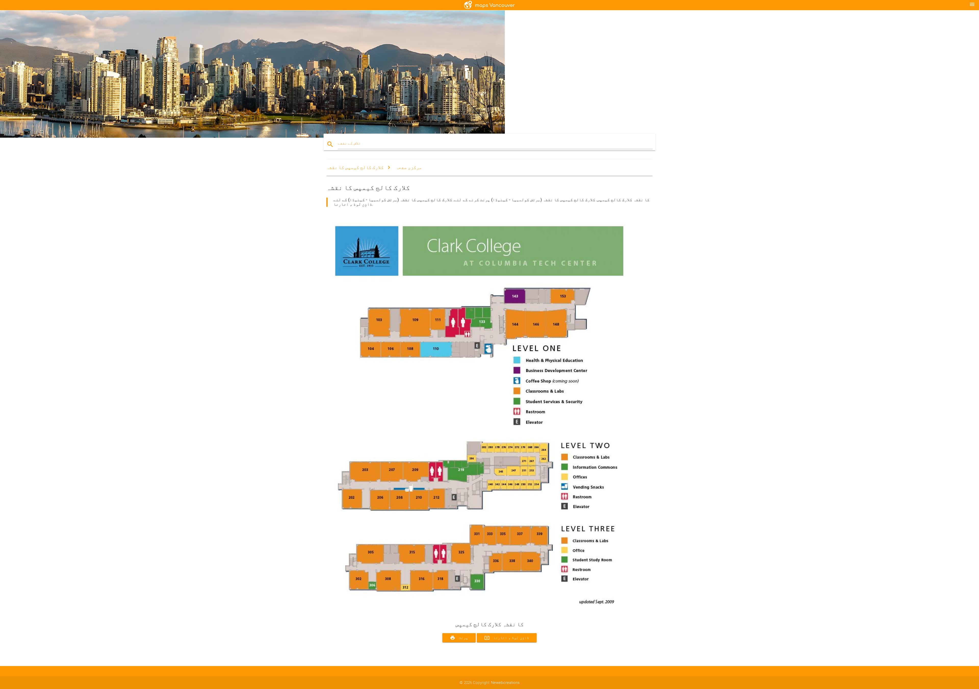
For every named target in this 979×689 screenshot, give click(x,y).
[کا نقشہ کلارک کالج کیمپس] (479, 611)
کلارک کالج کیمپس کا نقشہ (355, 167)
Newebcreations (505, 682)
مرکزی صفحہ (409, 167)
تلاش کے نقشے (349, 143)
